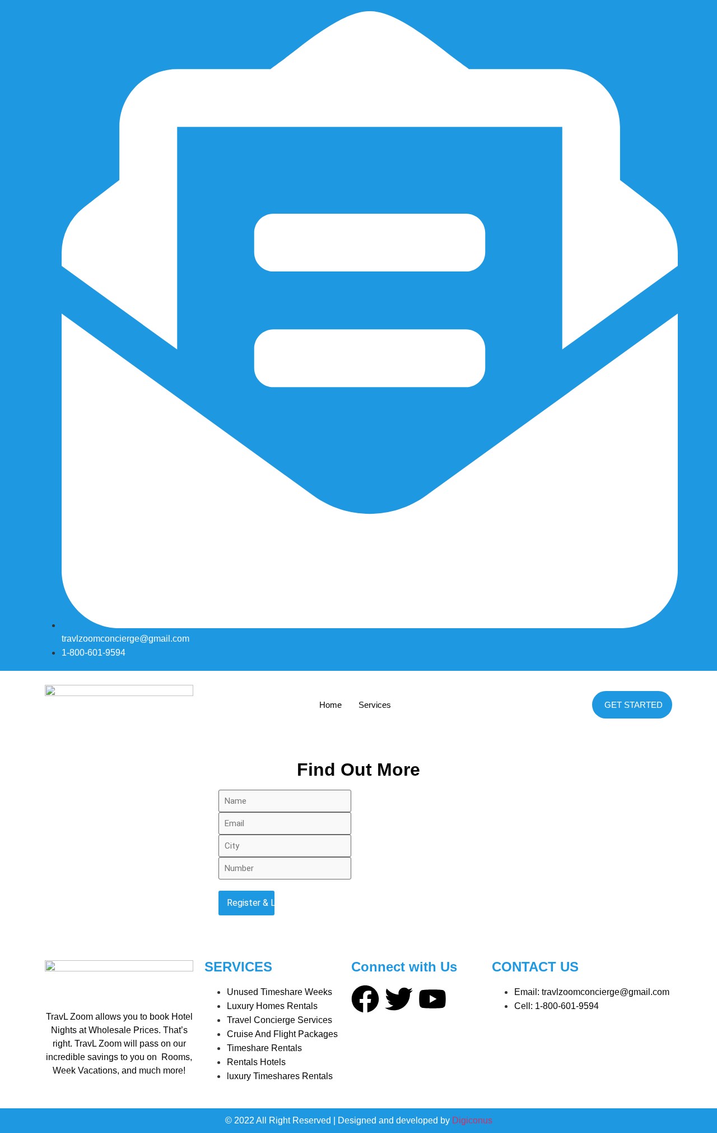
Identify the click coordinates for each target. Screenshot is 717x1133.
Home (330, 705)
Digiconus (472, 1120)
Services (374, 705)
